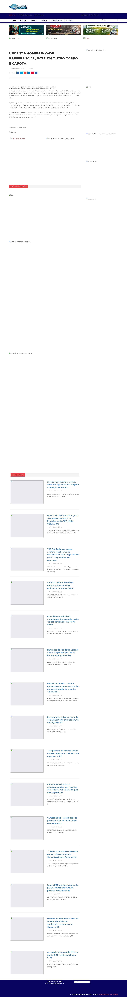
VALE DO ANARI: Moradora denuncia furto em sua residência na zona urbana (60, 585)
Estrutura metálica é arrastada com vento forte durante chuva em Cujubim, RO (63, 720)
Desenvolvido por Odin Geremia (108, 994)
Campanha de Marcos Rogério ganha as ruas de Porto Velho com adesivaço (62, 821)
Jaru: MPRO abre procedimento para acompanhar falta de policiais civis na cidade (62, 888)
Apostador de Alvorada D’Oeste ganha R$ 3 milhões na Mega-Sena (62, 955)
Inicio (13, 20)
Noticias (23, 20)
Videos (34, 20)
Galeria (44, 20)
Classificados (57, 20)
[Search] (117, 20)
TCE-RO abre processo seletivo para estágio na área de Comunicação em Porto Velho (62, 854)
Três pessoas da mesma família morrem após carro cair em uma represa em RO (63, 753)
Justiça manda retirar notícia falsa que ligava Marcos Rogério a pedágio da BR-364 (63, 485)
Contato (69, 20)
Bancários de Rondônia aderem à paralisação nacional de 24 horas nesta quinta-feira (62, 653)
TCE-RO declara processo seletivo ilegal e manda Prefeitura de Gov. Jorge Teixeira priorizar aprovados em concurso (63, 554)
